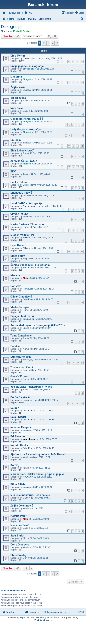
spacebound (29, 439)
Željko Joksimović (21, 505)
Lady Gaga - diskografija (25, 129)
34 (69, 251)
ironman (27, 216)
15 (82, 82)
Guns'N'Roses (19, 376)
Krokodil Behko (21, 31)
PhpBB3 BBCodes (43, 620)
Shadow (27, 90)
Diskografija (11, 26)
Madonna (16, 76)
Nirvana (15, 275)
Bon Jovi (15, 286)
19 (73, 362)
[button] (57, 43)
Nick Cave (16, 108)
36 (78, 251)
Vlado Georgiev (20, 307)
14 (78, 82)
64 (73, 61)
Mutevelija (28, 195)
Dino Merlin (17, 55)
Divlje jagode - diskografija (27, 66)
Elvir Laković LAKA (22, 150)
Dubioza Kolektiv (20, 356)
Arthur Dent (28, 267)
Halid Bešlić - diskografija (26, 203)
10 (73, 209)
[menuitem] (15, 12)
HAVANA (27, 477)
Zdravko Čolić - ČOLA (23, 160)
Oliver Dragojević (21, 296)
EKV (13, 171)
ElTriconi (27, 237)
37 (82, 251)
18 (82, 167)
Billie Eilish (17, 484)
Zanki (25, 100)
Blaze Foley (17, 255)
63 (69, 61)
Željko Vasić (17, 87)
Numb (26, 349)
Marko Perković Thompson (27, 224)
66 (82, 61)
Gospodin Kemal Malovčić (26, 118)
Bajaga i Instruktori (22, 316)
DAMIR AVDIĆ (18, 516)
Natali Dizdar (18, 416)
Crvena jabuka (19, 213)
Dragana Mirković (21, 192)
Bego (25, 258)
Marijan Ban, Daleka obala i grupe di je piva (37, 474)
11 (69, 146)
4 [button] (52, 43)
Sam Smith (17, 535)
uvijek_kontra (29, 185)
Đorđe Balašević (20, 397)
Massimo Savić (19, 525)
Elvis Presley (18, 555)
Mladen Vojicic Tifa (22, 234)
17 (78, 167)
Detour (14, 407)
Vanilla (26, 328)
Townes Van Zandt (21, 367)
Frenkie (15, 346)
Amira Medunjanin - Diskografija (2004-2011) (37, 325)
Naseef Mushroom (32, 58)
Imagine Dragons (21, 427)
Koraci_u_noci (30, 359)
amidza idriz (29, 69)
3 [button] (48, 43)
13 (73, 82)
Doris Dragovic (19, 544)
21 (82, 362)
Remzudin (28, 289)
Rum (25, 153)
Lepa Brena (17, 245)
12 (69, 82)
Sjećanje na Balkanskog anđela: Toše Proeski (38, 454)
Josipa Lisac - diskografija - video (31, 386)
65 (78, 61)
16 (73, 167)
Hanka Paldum (19, 182)
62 (69, 403)
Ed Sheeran (17, 436)
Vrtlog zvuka (18, 97)
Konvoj (14, 465)
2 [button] (44, 43)
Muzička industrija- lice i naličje (30, 495)
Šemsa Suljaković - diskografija (30, 264)
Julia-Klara (28, 299)
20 (78, 362)
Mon (25, 538)
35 (73, 251)
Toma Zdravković (21, 335)
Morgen (27, 79)
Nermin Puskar (19, 445)
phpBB (23, 618)
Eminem (15, 139)
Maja (25, 278)
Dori (25, 379)
